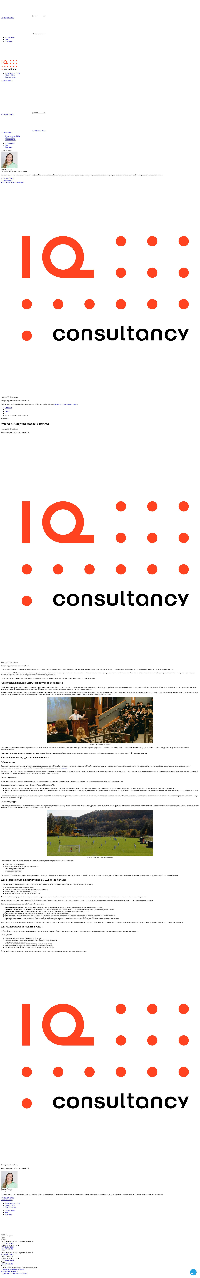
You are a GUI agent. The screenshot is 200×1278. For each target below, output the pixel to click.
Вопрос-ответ (10, 37)
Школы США (10, 75)
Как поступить (10, 77)
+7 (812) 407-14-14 (7, 1247)
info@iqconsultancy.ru (8, 1271)
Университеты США (12, 73)
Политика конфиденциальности (12, 1269)
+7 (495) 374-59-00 (7, 18)
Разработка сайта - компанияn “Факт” (14, 1273)
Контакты (8, 41)
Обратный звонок (17, 182)
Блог (6, 39)
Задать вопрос (6, 182)
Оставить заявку (6, 180)
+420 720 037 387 (7, 1249)
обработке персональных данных (66, 404)
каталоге (64, 768)
